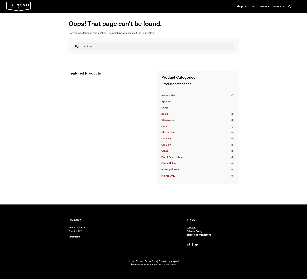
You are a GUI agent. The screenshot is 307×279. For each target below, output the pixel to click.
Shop (240, 6)
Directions (74, 236)
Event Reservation (172, 157)
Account (264, 6)
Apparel (165, 101)
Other (164, 151)
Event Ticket (168, 163)
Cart (253, 6)
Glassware (167, 120)
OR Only (166, 144)
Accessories (168, 95)
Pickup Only (168, 175)
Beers (164, 114)
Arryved (175, 261)
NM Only (166, 138)
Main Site (278, 6)
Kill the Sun (168, 132)
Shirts (164, 107)
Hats (164, 126)
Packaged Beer (170, 169)
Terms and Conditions (199, 234)
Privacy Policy (195, 231)
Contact (191, 227)
